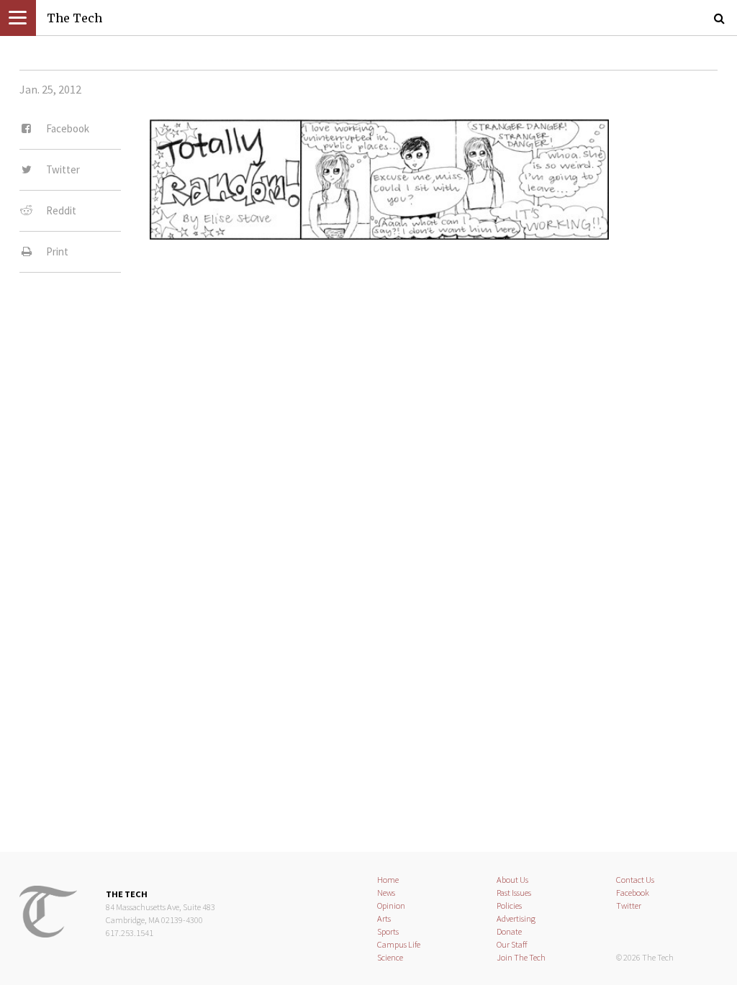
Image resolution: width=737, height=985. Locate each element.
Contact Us (635, 879)
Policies (509, 905)
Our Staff (512, 944)
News (386, 892)
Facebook (632, 892)
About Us (512, 879)
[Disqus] (368, 465)
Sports (388, 931)
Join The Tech (521, 957)
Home (388, 879)
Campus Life (398, 944)
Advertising (516, 918)
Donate (509, 931)
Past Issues (514, 892)
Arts (384, 918)
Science (390, 957)
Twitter (628, 905)
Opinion (391, 905)
